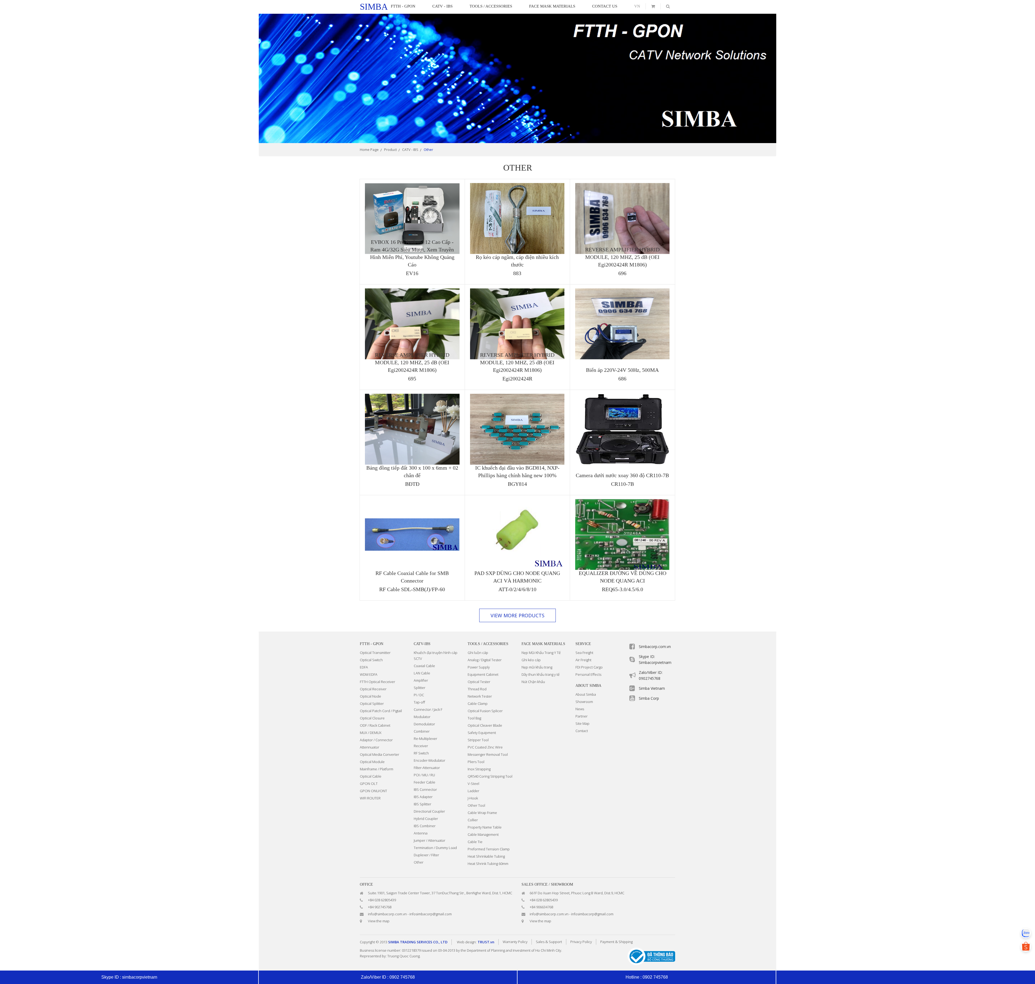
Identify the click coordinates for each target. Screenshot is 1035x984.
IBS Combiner (425, 825)
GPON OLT (369, 783)
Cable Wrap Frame (482, 812)
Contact (581, 730)
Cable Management (483, 834)
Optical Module (372, 761)
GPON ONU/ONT (373, 790)
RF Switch (421, 753)
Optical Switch (371, 659)
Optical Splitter (372, 703)
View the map (378, 921)
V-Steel (473, 783)
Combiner (422, 731)
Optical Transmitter (375, 652)
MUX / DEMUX (370, 732)
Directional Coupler (429, 811)
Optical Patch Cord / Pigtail (381, 710)
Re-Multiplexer (425, 738)
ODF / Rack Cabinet (375, 725)
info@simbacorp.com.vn (387, 914)
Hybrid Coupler (426, 818)
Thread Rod (477, 689)
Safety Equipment (482, 732)
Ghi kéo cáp (531, 659)
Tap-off (419, 702)
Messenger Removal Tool (488, 754)
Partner (581, 716)
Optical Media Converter (379, 754)
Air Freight (583, 659)
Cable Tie (475, 841)
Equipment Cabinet (483, 674)
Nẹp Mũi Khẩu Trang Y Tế (541, 652)
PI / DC (419, 694)
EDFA (364, 667)
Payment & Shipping (616, 941)
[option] (517, 78)
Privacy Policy (581, 941)
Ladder (473, 790)
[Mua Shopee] (1026, 946)
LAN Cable (422, 673)
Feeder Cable (424, 782)
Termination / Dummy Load (435, 847)
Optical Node (370, 696)
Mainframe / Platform (376, 769)
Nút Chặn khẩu (533, 681)
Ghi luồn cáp (478, 652)
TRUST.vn (486, 942)
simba (374, 7)
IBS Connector (425, 789)
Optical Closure (372, 718)
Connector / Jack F (428, 709)
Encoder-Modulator (429, 760)
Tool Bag (474, 718)
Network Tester (480, 696)
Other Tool (476, 805)
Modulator (422, 716)
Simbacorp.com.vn (655, 646)
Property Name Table (485, 827)
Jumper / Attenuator (429, 840)
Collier (473, 819)
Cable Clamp (478, 703)
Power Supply (479, 667)
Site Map (582, 723)
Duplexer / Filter (426, 855)
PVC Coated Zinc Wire (485, 747)
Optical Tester (479, 681)
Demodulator (424, 724)
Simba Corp (649, 698)
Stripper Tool (478, 739)
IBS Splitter (422, 804)
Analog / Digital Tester (485, 659)
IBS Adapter (423, 796)
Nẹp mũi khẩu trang (537, 667)
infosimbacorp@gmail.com (430, 914)
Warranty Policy (515, 941)
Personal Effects (588, 674)
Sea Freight (584, 652)
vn (637, 6)
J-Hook (473, 798)
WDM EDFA (368, 674)
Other (418, 862)
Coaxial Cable (424, 665)
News (579, 708)
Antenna (420, 833)
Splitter (419, 687)
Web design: (467, 942)
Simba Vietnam (652, 688)
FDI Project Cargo (589, 667)
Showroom (584, 701)
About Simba (585, 694)
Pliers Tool (476, 761)
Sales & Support (549, 941)
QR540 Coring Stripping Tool (490, 776)
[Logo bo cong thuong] (651, 955)
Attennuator (369, 747)
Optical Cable (370, 776)
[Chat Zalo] (1026, 933)
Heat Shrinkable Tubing (486, 856)
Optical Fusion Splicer (485, 710)
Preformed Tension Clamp (489, 849)
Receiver (421, 745)
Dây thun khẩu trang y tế (541, 674)
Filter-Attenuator (427, 767)
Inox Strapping (479, 769)
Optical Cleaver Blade (485, 725)
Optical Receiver (373, 689)
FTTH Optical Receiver (377, 681)
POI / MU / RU (424, 774)
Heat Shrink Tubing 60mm (488, 863)
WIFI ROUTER (370, 798)
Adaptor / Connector (376, 739)
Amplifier (421, 680)
